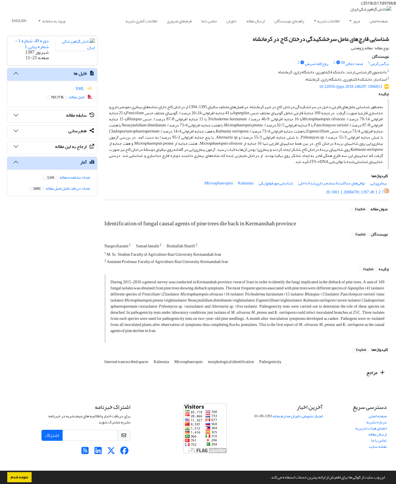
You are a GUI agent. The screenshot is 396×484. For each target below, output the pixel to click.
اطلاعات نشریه (328, 21)
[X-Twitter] (111, 452)
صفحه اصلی (379, 21)
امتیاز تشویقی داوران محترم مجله (298, 416)
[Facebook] (124, 452)
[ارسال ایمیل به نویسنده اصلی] (343, 63)
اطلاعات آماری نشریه (141, 21)
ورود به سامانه (53, 21)
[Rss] (85, 452)
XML (80, 89)
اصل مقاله (68, 97)
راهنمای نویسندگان (289, 21)
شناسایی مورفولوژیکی (276, 183)
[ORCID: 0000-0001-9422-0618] (338, 63)
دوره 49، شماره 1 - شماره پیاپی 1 (32, 44)
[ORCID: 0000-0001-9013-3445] (302, 63)
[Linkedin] (98, 452)
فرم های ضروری (179, 21)
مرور (356, 21)
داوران (231, 21)
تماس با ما (209, 21)
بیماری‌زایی (378, 183)
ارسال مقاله (255, 21)
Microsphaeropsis (218, 183)
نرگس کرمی (379, 64)
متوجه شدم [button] (19, 477)
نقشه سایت (378, 446)
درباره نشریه (376, 422)
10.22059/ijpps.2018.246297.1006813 (350, 86)
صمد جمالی (354, 64)
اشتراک (52, 435)
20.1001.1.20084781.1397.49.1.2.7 (355, 192)
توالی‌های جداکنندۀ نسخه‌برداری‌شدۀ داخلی (331, 183)
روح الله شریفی (316, 64)
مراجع (372, 372)
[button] (268, 478)
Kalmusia (245, 183)
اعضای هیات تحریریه (371, 428)
